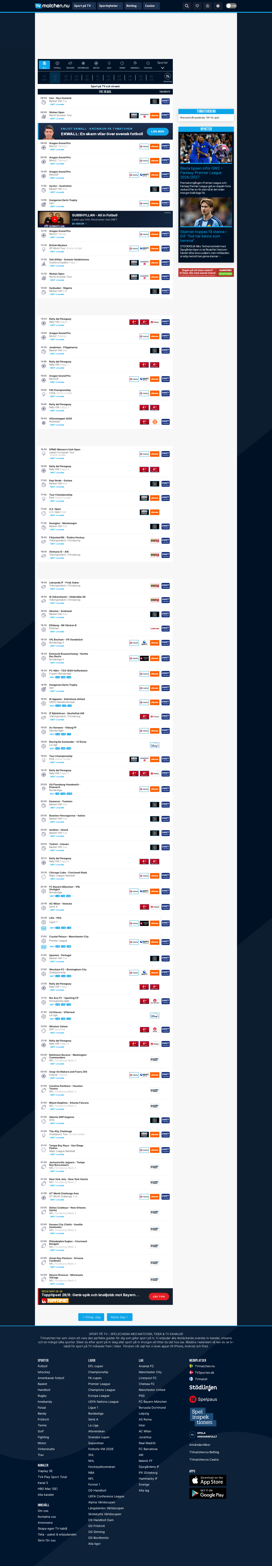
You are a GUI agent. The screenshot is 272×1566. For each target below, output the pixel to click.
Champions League (101, 1390)
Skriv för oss (47, 1540)
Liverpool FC (148, 1378)
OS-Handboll (97, 1490)
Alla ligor (94, 1543)
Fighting (43, 1437)
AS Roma (145, 1419)
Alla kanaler (46, 1494)
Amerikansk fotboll (51, 1378)
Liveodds (60, 104)
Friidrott (43, 1419)
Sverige (144, 1484)
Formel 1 (94, 1484)
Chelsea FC (147, 1384)
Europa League (98, 1396)
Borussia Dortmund (152, 1407)
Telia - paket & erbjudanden (57, 1534)
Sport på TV (82, 6)
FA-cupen (95, 1378)
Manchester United (152, 1390)
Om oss (43, 1511)
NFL (91, 1478)
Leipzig (144, 1413)
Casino (150, 6)
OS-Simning (96, 1532)
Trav (41, 1455)
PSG (142, 1396)
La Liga (93, 1425)
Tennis (42, 1425)
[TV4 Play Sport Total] (144, 322)
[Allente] (154, 116)
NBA (91, 1472)
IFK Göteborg (148, 1472)
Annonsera (45, 1522)
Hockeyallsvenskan (101, 1467)
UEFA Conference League (106, 1496)
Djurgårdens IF (149, 1467)
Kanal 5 (43, 1483)
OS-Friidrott (96, 1526)
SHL (91, 1455)
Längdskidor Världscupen (106, 1508)
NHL (91, 1461)
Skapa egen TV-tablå (52, 1528)
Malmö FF (145, 1461)
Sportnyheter (108, 6)
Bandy (42, 1413)
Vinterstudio (46, 1449)
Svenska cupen (98, 1437)
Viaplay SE (45, 1471)
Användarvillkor (199, 1445)
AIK (141, 1455)
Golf (41, 1431)
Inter (142, 1425)
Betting (131, 6)
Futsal (42, 1407)
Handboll (44, 1390)
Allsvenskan (96, 1431)
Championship (98, 1372)
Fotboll (42, 1366)
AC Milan (145, 1431)
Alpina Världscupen (101, 1502)
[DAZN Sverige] (154, 101)
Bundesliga (95, 1413)
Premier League (99, 1384)
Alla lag (144, 1490)
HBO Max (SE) (48, 1489)
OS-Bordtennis (98, 1538)
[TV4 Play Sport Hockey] (144, 717)
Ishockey (44, 1372)
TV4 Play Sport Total (52, 1477)
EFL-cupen (95, 1366)
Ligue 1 (93, 1407)
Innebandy (45, 1401)
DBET (52, 104)
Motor (42, 1443)
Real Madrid (147, 1443)
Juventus (145, 1437)
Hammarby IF (148, 1478)
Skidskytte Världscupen (104, 1514)
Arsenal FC (146, 1366)
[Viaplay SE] (144, 146)
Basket (42, 1384)
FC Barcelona (148, 1449)
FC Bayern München (153, 1401)
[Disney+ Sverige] (154, 745)
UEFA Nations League (103, 1401)
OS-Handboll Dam (101, 1520)
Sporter (162, 62)
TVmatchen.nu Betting (204, 1452)
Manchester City (150, 1372)
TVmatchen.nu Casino (204, 1459)
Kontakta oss (47, 1516)
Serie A (93, 1419)
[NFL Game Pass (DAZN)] (154, 1059)
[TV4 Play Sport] (134, 322)
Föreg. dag (93, 1317)
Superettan (96, 1443)
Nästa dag (118, 1317)
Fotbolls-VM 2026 (100, 1449)
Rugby (42, 1396)
